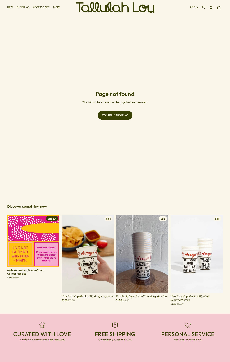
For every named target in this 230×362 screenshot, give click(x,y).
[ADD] (108, 288)
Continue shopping (115, 115)
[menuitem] (56, 7)
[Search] (203, 7)
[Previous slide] (12, 241)
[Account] (211, 7)
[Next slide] (54, 241)
